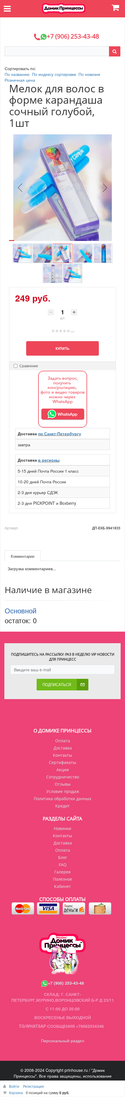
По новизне (89, 74)
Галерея (62, 872)
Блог (62, 857)
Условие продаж (62, 791)
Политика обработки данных (62, 798)
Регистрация (33, 1086)
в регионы (49, 460)
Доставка (62, 748)
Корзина (16, 1092)
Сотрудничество (62, 777)
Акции (62, 769)
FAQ (63, 864)
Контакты (62, 755)
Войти (14, 1086)
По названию (17, 74)
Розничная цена (20, 80)
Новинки (62, 828)
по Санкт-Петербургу (59, 433)
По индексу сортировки (54, 74)
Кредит (62, 806)
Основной (20, 610)
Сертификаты (62, 762)
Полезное (62, 879)
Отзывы (63, 784)
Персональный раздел (62, 1040)
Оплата (62, 740)
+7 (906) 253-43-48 (66, 983)
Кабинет (62, 886)
